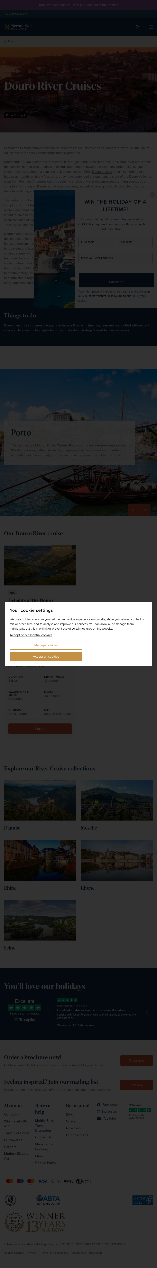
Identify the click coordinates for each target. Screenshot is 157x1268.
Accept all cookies (46, 656)
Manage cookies (46, 645)
